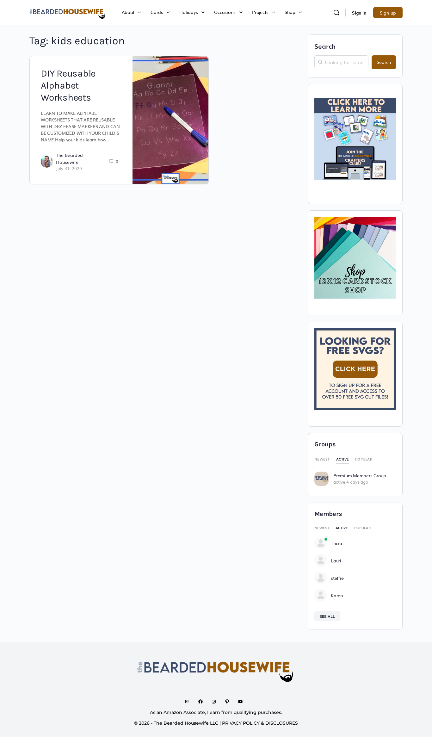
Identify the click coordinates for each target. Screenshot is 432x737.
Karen (337, 595)
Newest (322, 458)
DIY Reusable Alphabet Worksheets (68, 85)
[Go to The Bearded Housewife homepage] (67, 11)
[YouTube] (242, 701)
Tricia (336, 543)
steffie (337, 577)
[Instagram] (216, 701)
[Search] (336, 12)
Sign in (359, 12)
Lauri (336, 560)
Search (325, 46)
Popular (363, 458)
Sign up (388, 12)
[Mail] (189, 701)
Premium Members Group (359, 475)
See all (327, 616)
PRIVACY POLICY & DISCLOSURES (260, 723)
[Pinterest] (229, 701)
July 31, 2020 (69, 168)
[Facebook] (202, 701)
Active (342, 458)
